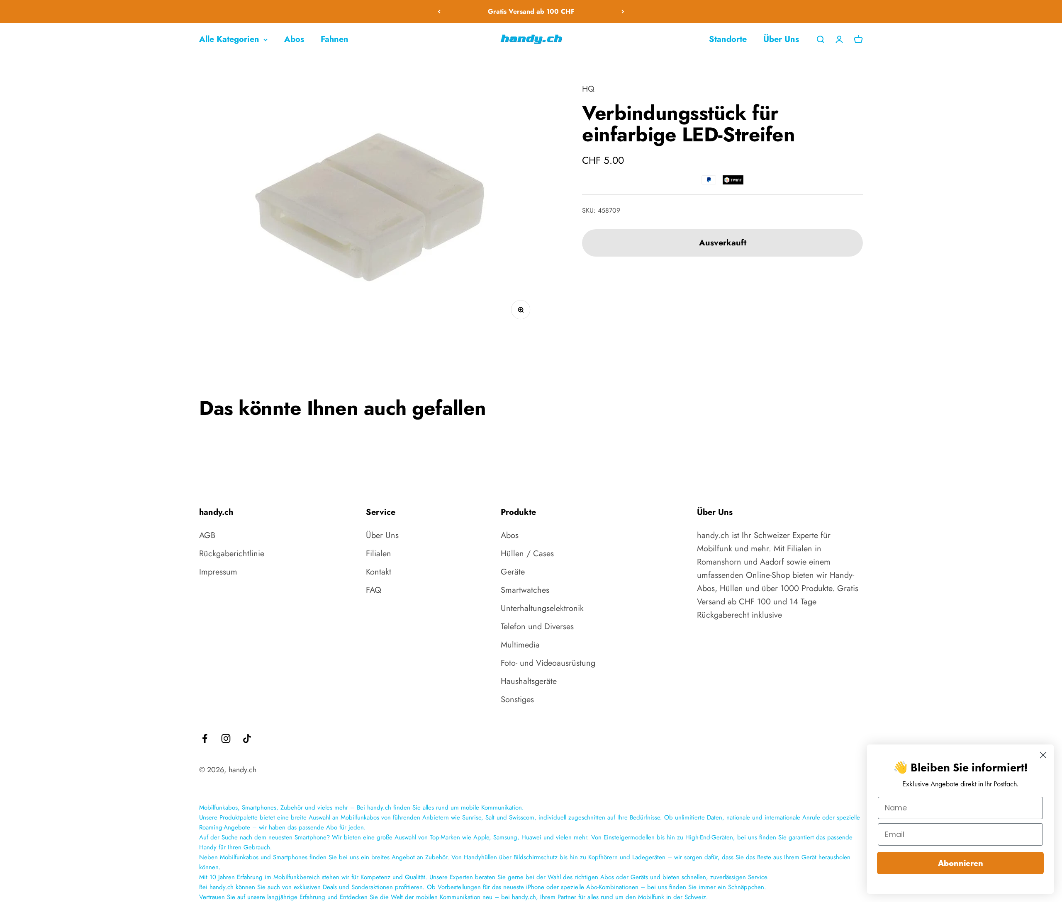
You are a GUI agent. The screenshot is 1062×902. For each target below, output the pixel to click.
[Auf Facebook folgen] (204, 738)
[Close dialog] (1043, 755)
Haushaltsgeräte (529, 681)
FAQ (373, 590)
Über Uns (781, 39)
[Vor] (622, 11)
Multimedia (520, 645)
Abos (294, 39)
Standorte (728, 39)
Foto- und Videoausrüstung (548, 663)
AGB (207, 535)
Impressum (218, 572)
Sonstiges (517, 699)
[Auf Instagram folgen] (225, 738)
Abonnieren (960, 863)
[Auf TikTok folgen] (247, 738)
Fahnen (334, 39)
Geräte (513, 572)
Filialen (378, 554)
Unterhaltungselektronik (542, 608)
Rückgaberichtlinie (231, 554)
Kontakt (378, 572)
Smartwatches (525, 590)
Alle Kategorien (229, 39)
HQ (588, 89)
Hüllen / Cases (527, 554)
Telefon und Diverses (537, 627)
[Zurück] (439, 11)
